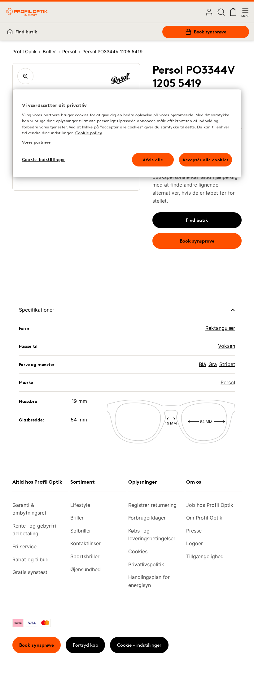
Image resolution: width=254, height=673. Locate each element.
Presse (194, 531)
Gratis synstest (29, 572)
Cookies (137, 551)
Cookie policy (88, 132)
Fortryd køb (85, 645)
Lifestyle (80, 505)
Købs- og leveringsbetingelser (151, 535)
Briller (77, 518)
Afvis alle (153, 159)
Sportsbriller (84, 556)
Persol (228, 382)
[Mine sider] (209, 12)
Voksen (226, 346)
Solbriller (80, 531)
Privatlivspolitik (146, 564)
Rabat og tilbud (30, 559)
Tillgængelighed (205, 556)
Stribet (227, 364)
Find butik (26, 31)
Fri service (24, 546)
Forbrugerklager (147, 518)
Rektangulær (220, 328)
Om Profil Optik (204, 518)
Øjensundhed (85, 569)
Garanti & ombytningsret (29, 509)
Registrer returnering (152, 505)
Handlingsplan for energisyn (149, 581)
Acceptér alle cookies (205, 159)
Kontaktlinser (85, 543)
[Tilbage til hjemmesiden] (27, 12)
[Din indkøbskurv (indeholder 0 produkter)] (233, 12)
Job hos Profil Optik (209, 505)
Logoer (194, 543)
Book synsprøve (210, 31)
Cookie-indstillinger (43, 159)
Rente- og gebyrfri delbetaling (34, 530)
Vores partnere (36, 142)
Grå (212, 364)
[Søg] (221, 12)
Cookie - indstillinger (139, 645)
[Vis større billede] (25, 76)
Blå (202, 364)
